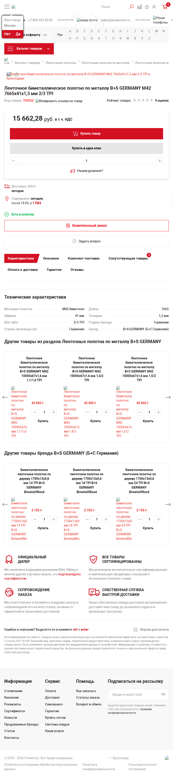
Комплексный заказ (89, 225)
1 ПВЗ (36, 203)
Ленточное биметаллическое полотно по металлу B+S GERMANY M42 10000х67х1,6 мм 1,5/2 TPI (139, 369)
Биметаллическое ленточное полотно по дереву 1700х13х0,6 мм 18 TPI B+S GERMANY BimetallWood (86, 481)
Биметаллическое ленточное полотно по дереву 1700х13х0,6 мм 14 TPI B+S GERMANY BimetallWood (34, 481)
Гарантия (54, 270)
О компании (13, 691)
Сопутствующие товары (129, 257)
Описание (51, 258)
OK (163, 694)
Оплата (50, 691)
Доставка (52, 697)
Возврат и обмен (88, 704)
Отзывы (77, 270)
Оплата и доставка (23, 270)
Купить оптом (55, 717)
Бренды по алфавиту (24, 35)
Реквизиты (12, 704)
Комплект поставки (84, 258)
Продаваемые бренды (21, 724)
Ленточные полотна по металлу (106, 63)
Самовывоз (54, 704)
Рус (60, 35)
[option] (34, 504)
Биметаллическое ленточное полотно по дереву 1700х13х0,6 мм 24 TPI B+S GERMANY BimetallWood (139, 481)
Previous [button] (5, 397)
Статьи (9, 731)
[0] (164, 6)
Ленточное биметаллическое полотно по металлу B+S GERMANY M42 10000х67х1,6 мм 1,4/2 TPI (86, 369)
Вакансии (11, 697)
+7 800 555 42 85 (40, 20)
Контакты (11, 738)
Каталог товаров (27, 63)
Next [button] (168, 397)
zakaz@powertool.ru (115, 20)
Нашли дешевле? (90, 171)
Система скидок (57, 724)
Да (18, 34)
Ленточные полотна (61, 63)
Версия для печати (154, 629)
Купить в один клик (86, 148)
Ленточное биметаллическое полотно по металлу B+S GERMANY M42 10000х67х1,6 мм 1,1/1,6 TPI (34, 369)
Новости (10, 717)
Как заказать (86, 691)
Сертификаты (14, 711)
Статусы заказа (88, 697)
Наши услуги (54, 731)
